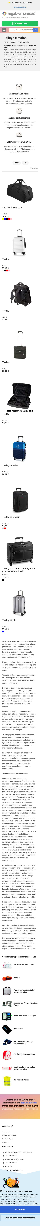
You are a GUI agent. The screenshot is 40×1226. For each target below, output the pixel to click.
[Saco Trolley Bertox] (20, 191)
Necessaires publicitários (25, 964)
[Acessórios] (7, 1004)
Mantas (17, 977)
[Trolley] (20, 242)
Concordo (20, 1209)
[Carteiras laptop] (7, 991)
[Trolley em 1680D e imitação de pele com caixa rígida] (20, 552)
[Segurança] (7, 1055)
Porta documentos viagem (25, 1016)
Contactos (8, 1166)
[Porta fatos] (7, 1029)
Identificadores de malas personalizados (24, 1068)
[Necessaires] (7, 965)
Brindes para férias (20, 7)
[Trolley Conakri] (20, 449)
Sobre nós (5, 1142)
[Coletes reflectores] (7, 1081)
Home (6, 42)
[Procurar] (35, 30)
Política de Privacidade (9, 1135)
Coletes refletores (21, 1080)
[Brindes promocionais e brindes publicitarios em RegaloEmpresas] (19, 13)
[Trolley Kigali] (20, 603)
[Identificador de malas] (7, 1068)
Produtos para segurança (24, 1054)
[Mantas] (7, 978)
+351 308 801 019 (10, 1156)
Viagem (13, 42)
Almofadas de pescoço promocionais (23, 1042)
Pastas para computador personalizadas (24, 991)
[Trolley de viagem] (20, 500)
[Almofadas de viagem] (7, 1042)
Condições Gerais (7, 1139)
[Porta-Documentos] (7, 1016)
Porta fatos (18, 1028)
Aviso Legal (5, 1132)
